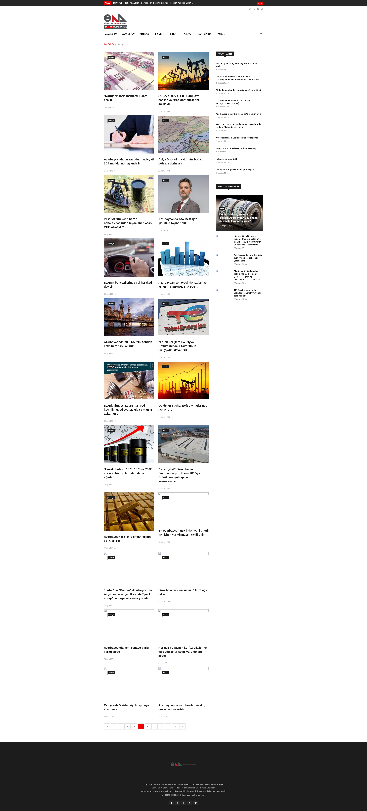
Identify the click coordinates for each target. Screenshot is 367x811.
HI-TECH (173, 34)
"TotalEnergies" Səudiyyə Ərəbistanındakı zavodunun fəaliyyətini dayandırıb (177, 346)
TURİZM (188, 34)
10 (175, 726)
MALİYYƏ (144, 34)
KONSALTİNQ (205, 34)
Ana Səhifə (109, 44)
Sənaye (121, 44)
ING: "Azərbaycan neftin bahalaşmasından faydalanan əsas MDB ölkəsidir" (128, 223)
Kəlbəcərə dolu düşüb (227, 159)
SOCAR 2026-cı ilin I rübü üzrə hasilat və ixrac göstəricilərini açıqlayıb (178, 99)
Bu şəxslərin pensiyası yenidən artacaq (236, 148)
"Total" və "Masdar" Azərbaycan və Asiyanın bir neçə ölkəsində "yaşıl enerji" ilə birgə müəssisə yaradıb (128, 594)
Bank (222, 208)
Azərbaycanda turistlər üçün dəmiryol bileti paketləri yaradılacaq (248, 258)
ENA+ (221, 34)
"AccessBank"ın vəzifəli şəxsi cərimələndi (237, 138)
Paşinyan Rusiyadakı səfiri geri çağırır (235, 169)
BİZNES (159, 34)
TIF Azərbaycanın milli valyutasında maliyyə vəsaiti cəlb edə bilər (248, 293)
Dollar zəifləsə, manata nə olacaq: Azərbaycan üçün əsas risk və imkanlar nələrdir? (238, 218)
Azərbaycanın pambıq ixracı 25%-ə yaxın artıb (238, 114)
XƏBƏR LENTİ (128, 34)
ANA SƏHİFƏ (111, 34)
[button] (258, 3)
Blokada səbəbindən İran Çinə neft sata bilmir (239, 90)
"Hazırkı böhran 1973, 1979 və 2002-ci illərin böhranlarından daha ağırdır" (128, 473)
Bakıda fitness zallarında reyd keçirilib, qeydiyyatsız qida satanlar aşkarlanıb (128, 409)
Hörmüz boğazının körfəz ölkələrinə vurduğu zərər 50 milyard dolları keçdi (182, 651)
